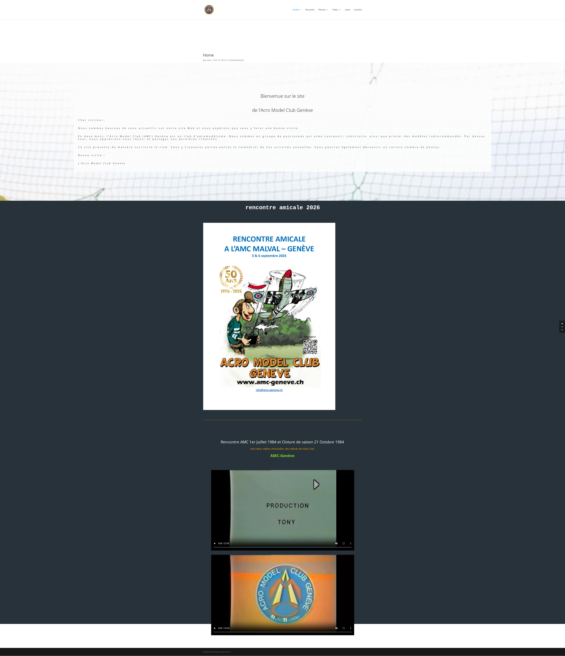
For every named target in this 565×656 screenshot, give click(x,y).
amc (209, 60)
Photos (322, 10)
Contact (358, 10)
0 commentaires (236, 60)
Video (335, 10)
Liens (347, 10)
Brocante (310, 10)
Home (296, 10)
